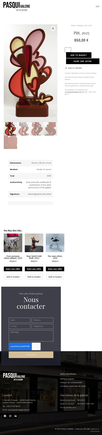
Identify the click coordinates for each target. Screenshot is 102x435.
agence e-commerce (95, 430)
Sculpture (80, 25)
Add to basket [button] (13, 277)
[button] (53, 28)
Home (73, 25)
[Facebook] (4, 416)
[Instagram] (10, 416)
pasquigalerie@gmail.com (75, 92)
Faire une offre (13, 269)
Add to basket (79, 55)
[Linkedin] (15, 416)
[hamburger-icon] (97, 6)
